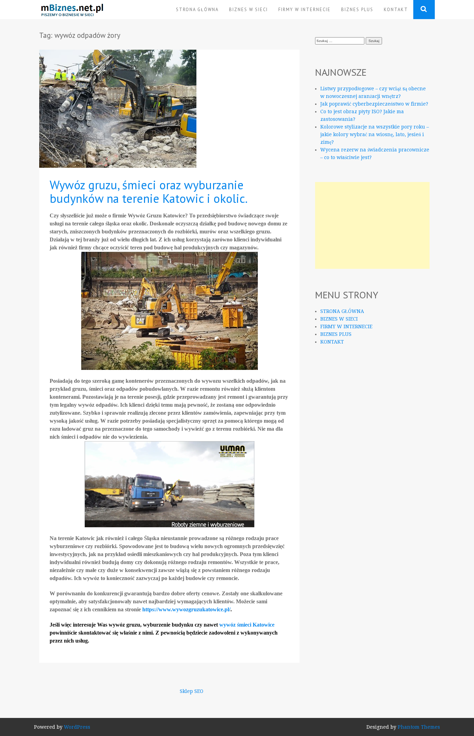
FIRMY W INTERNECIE (304, 9)
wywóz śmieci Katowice (246, 625)
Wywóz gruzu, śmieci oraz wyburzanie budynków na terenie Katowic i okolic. (149, 191)
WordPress (77, 727)
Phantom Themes (419, 727)
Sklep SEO (191, 691)
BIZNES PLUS (357, 9)
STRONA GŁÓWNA (197, 9)
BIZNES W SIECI (248, 9)
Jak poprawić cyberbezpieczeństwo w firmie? (374, 104)
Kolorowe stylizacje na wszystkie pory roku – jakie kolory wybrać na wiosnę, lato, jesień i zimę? (374, 134)
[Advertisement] (372, 225)
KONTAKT (396, 9)
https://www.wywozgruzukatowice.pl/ (186, 609)
